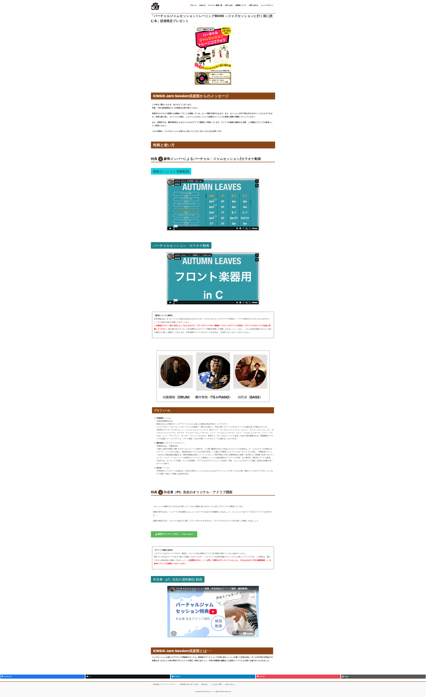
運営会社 (204, 684)
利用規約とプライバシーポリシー (164, 684)
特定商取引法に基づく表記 (189, 684)
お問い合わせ (229, 684)
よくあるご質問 (216, 684)
